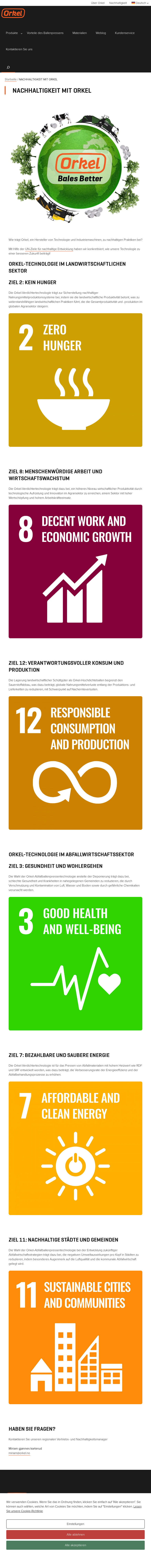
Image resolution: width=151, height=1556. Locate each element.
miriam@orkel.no (19, 1453)
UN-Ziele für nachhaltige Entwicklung (49, 249)
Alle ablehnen (76, 1534)
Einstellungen (75, 1524)
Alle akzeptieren (75, 1545)
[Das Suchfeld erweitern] (8, 67)
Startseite (11, 79)
